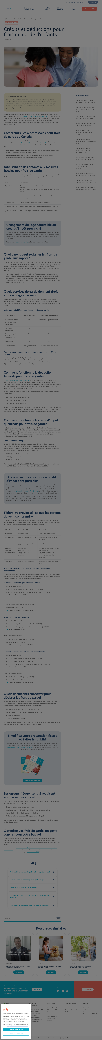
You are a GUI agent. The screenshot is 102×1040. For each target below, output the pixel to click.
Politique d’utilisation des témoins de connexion (17, 1026)
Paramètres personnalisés (16, 1033)
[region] (16, 1021)
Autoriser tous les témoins (16, 1029)
